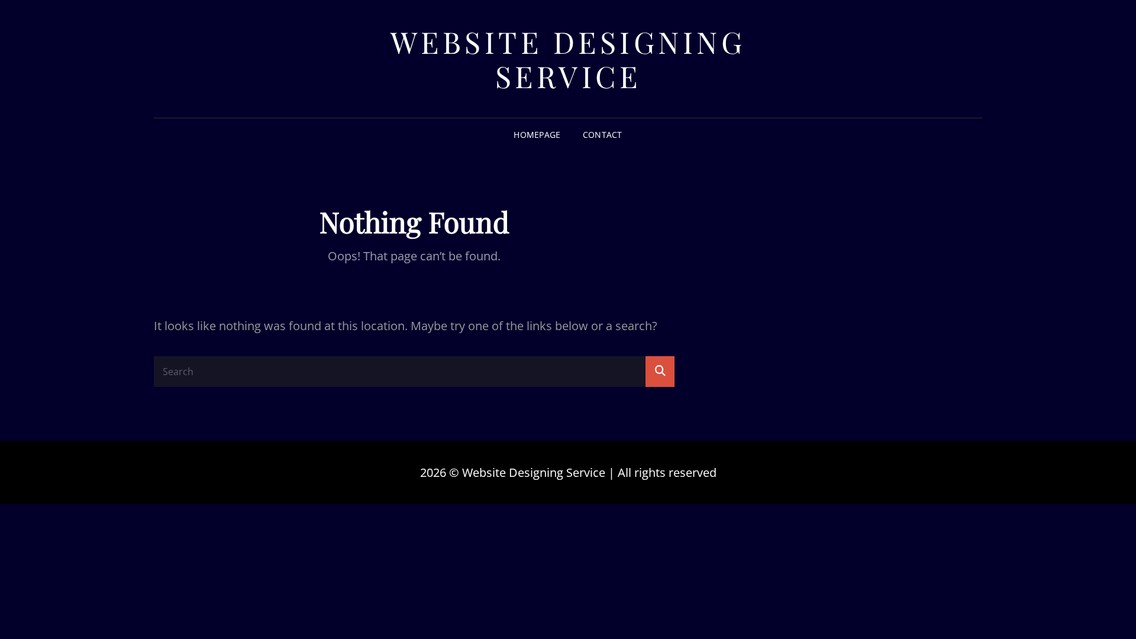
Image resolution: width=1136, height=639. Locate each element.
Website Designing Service (568, 59)
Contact (602, 134)
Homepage (537, 134)
